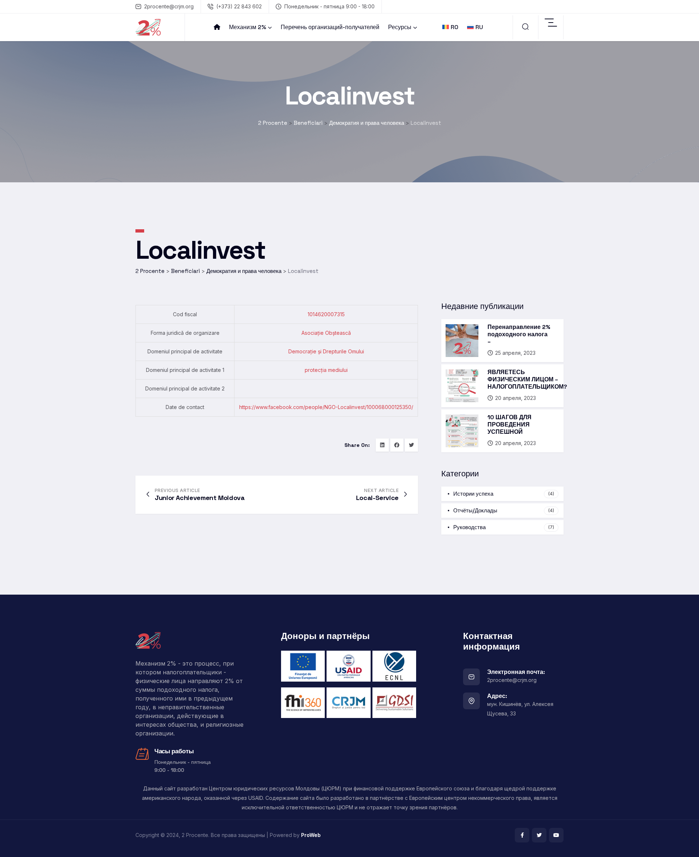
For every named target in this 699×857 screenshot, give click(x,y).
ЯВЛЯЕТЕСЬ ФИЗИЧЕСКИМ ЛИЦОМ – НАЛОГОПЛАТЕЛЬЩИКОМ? (527, 379)
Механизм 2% (247, 27)
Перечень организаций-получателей (330, 27)
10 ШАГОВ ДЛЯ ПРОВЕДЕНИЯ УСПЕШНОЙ (509, 424)
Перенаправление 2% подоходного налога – (518, 334)
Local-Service (377, 497)
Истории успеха (503, 493)
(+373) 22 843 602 (239, 6)
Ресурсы (399, 27)
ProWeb (311, 835)
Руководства (503, 527)
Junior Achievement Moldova (200, 497)
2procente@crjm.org (169, 6)
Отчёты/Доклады (503, 510)
